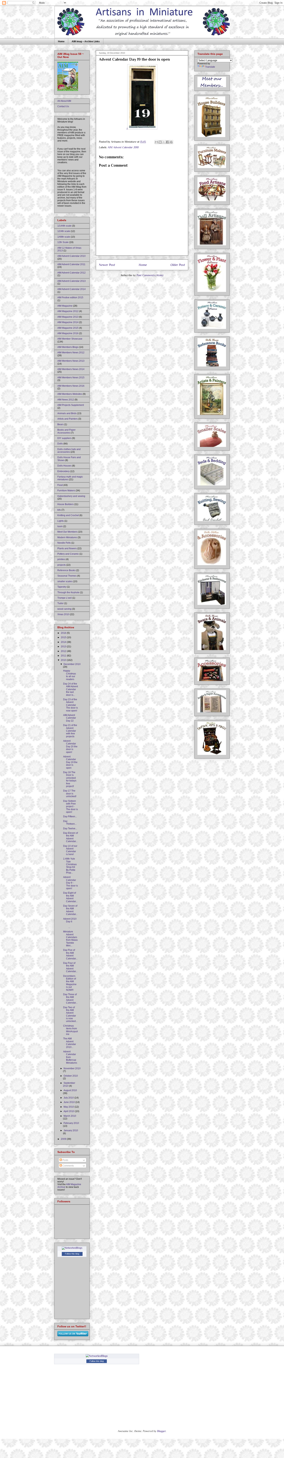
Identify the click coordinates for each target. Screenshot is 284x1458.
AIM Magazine (64, 305)
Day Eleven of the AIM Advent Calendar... (70, 837)
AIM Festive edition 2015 (70, 297)
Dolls (60, 443)
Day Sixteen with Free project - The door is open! (70, 807)
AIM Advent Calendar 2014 (71, 289)
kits (59, 510)
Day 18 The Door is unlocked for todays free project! (69, 779)
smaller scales (64, 581)
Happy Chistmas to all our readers (69, 674)
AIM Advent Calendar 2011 (71, 264)
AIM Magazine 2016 (67, 333)
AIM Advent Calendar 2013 (71, 281)
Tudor (60, 603)
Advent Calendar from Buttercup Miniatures (70, 1057)
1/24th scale (63, 231)
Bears (60, 424)
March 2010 (70, 1116)
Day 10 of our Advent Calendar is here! (70, 850)
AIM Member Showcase (69, 338)
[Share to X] (164, 142)
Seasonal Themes (67, 575)
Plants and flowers (67, 548)
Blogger (161, 1431)
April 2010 (69, 1111)
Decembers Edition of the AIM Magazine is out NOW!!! (70, 983)
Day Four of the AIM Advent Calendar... (70, 967)
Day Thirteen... (70, 822)
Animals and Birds (67, 413)
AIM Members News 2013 (70, 361)
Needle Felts (64, 542)
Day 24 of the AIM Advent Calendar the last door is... (70, 689)
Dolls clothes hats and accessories (69, 450)
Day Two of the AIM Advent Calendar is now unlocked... (70, 1014)
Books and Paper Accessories (66, 431)
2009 (64, 1139)
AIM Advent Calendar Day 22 (69, 718)
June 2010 (69, 1102)
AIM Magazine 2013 (67, 317)
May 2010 (69, 1106)
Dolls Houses (64, 465)
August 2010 (70, 1090)
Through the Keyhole (68, 592)
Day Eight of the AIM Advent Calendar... (70, 897)
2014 (64, 642)
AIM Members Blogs (67, 347)
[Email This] (156, 142)
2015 (64, 637)
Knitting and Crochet (68, 515)
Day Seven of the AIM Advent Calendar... (70, 910)
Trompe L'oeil (64, 598)
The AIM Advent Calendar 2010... (69, 1042)
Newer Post (107, 265)
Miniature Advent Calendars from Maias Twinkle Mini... (70, 938)
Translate (210, 67)
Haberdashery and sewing (71, 496)
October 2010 (71, 1075)
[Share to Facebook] (167, 142)
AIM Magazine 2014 (67, 322)
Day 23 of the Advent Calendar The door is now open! (70, 705)
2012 (64, 651)
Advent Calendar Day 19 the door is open (70, 762)
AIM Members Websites (69, 394)
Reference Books (66, 570)
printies (61, 559)
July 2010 (69, 1097)
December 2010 (72, 664)
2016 (64, 633)
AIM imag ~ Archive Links (86, 41)
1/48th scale (63, 236)
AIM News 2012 (65, 399)
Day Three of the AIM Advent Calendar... (70, 998)
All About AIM (64, 101)
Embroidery (63, 471)
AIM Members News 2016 (70, 386)
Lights (60, 521)
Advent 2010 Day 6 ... (70, 923)
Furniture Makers (66, 490)
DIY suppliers (64, 438)
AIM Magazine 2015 (67, 328)
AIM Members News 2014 (70, 369)
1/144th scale (64, 225)
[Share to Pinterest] (171, 142)
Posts (65, 1160)
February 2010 (71, 1123)
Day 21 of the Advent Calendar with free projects (70, 731)
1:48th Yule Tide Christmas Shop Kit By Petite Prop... (70, 865)
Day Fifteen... (70, 816)
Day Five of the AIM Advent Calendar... (70, 954)
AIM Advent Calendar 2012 (71, 272)
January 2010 (71, 1130)
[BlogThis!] (160, 142)
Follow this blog (72, 1254)
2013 (64, 646)
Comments (68, 1165)
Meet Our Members (67, 531)
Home (61, 41)
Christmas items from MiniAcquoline (70, 1030)
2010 (64, 660)
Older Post (177, 265)
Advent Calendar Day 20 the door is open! (70, 747)
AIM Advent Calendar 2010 (123, 147)
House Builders (65, 504)
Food (60, 485)
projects (61, 565)
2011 (64, 655)
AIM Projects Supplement (70, 405)
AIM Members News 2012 (70, 352)
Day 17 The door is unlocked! (69, 793)
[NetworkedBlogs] (72, 1248)
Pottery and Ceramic (68, 554)
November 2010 (72, 1068)
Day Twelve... (70, 828)
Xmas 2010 (63, 614)
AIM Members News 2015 (70, 377)
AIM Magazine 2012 (67, 311)
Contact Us (63, 106)
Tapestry (61, 586)
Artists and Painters (67, 418)
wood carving (64, 609)
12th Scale (63, 242)
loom (60, 526)
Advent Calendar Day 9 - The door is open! (70, 883)
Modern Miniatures (67, 537)
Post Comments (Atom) (150, 275)
